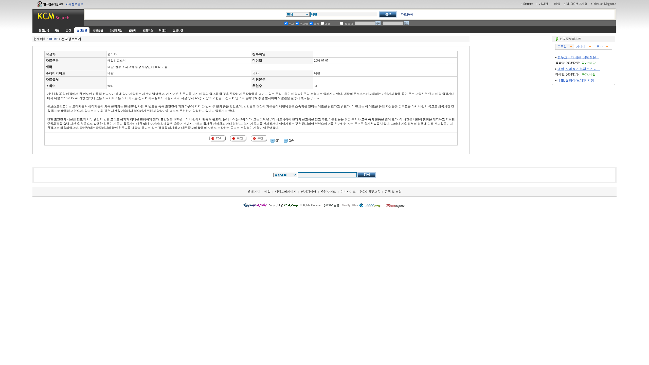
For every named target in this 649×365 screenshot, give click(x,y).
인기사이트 (348, 191)
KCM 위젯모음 (370, 191)
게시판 (543, 4)
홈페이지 (254, 191)
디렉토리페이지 (285, 191)
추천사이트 (328, 191)
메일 (557, 4)
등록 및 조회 (393, 191)
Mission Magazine (604, 4)
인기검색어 (308, 191)
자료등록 (407, 14)
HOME (53, 39)
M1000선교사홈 (576, 4)
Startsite (528, 4)
